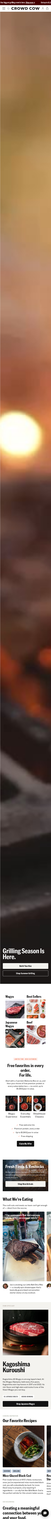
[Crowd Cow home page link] (25, 8)
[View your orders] (47, 8)
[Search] (8, 8)
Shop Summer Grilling (25, 973)
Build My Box (25, 1514)
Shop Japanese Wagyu (25, 1403)
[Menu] (3, 8)
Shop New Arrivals (25, 1183)
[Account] (42, 8)
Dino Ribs (39, 1284)
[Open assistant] (45, 1513)
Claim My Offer (25, 1143)
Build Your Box (25, 965)
